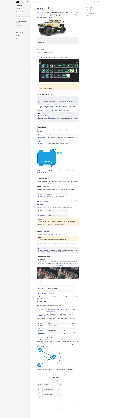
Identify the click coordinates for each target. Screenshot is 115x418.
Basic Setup (88, 9)
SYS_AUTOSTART (66, 101)
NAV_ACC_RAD (41, 288)
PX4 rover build (56, 54)
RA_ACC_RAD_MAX (42, 290)
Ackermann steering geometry (47, 14)
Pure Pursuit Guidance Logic (69, 243)
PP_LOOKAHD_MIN (46, 250)
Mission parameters (41, 172)
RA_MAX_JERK (51, 315)
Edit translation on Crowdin (44, 403)
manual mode (58, 110)
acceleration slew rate (44, 201)
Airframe (43, 57)
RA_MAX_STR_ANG (42, 141)
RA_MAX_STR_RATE (42, 215)
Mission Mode (58, 234)
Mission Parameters (90, 15)
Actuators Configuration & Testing (50, 106)
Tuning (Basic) (89, 11)
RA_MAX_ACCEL (41, 212)
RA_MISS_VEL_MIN (71, 318)
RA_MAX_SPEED (41, 196)
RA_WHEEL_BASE (41, 137)
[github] (98, 2)
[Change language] (90, 2)
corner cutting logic (60, 309)
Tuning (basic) (48, 117)
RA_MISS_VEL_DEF (42, 143)
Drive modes (66, 110)
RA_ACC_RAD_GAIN (42, 293)
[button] (28, 5)
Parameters (55, 129)
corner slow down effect (55, 251)
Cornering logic (59, 265)
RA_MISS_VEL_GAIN (50, 311)
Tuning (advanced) (49, 118)
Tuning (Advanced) (90, 13)
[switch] (94, 2)
